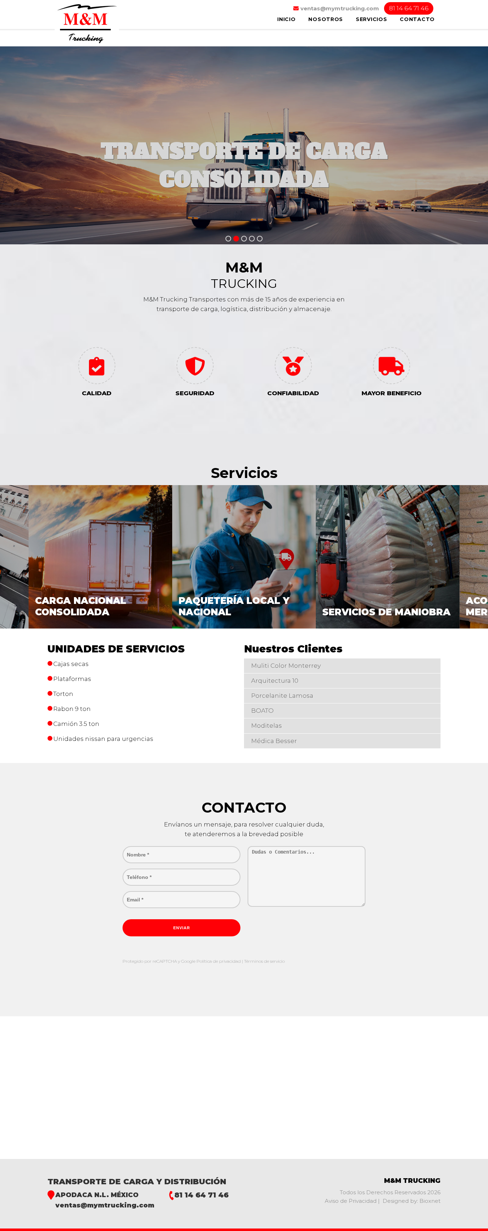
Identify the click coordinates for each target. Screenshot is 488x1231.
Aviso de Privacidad (351, 1200)
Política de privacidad (219, 961)
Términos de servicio (264, 961)
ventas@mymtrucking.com (104, 1205)
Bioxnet (429, 1200)
